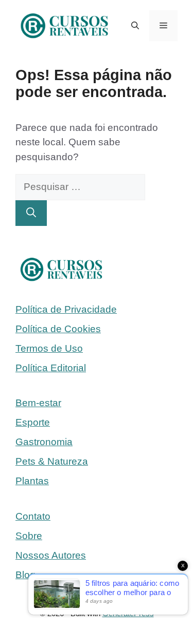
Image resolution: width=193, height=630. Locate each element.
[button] (135, 25)
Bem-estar (38, 402)
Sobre (28, 535)
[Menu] (163, 25)
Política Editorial (50, 367)
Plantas (32, 480)
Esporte (32, 422)
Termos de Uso (49, 348)
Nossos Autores (50, 555)
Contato (32, 516)
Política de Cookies (58, 328)
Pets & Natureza (51, 461)
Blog (25, 574)
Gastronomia (44, 441)
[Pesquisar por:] (80, 186)
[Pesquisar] (31, 213)
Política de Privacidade (66, 309)
